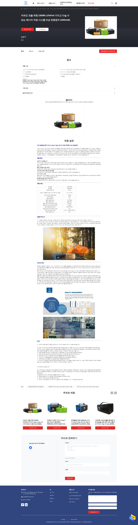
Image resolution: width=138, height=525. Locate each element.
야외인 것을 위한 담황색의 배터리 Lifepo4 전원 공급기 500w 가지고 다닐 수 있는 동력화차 (105, 422)
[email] (30, 447)
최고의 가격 (27, 29)
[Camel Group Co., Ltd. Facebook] (22, 504)
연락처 (51, 501)
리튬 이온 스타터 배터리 (74, 498)
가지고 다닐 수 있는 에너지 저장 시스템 (39, 8)
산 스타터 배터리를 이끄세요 (75, 495)
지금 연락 (70, 478)
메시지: (67, 442)
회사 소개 (52, 492)
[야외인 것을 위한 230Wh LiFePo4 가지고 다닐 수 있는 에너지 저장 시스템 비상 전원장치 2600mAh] (101, 27)
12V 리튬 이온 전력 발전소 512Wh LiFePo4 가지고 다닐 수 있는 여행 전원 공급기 (57, 422)
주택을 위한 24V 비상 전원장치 (36, 386)
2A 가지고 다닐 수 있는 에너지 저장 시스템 (87, 386)
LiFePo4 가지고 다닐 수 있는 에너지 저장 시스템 (60, 386)
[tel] (35, 447)
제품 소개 (26, 8)
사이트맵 (63, 519)
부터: (67, 461)
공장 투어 (52, 495)
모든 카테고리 (72, 501)
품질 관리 (52, 498)
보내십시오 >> (94, 512)
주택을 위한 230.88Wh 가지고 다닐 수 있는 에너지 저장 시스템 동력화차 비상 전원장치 (32, 422)
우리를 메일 (42, 29)
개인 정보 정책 (74, 519)
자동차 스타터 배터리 (73, 492)
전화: (67, 469)
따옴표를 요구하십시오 (108, 51)
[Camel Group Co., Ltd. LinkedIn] (26, 504)
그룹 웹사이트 (80, 3)
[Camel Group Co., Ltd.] (25, 3)
